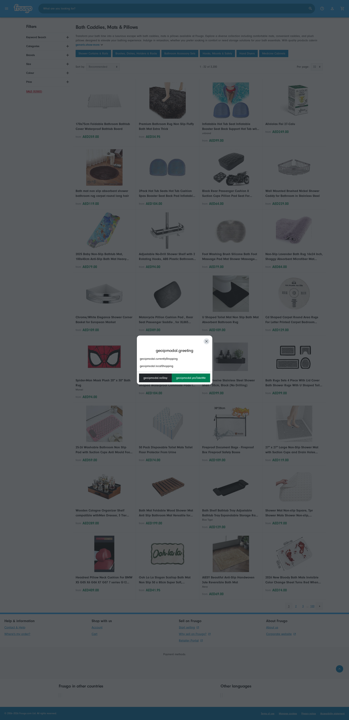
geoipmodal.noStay (155, 378)
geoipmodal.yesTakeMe (191, 378)
